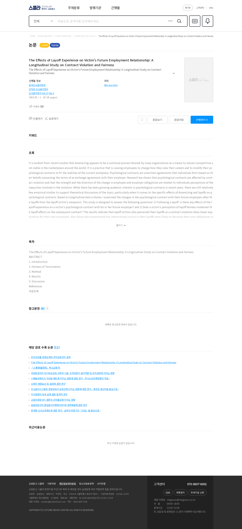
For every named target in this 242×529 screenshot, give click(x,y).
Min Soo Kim (111, 85)
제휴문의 (180, 492)
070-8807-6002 (197, 484)
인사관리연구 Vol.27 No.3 (41, 93)
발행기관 (95, 7)
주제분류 (74, 7)
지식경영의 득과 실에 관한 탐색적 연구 (49, 394)
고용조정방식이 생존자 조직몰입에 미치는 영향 (53, 399)
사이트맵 (101, 483)
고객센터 (200, 7)
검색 (178, 23)
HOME (32, 36)
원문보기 (157, 120)
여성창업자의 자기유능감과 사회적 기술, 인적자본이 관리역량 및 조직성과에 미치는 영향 (73, 373)
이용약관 (51, 483)
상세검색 (169, 23)
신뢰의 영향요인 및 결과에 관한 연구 (48, 383)
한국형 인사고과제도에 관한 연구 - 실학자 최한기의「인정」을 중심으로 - (66, 410)
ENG (211, 7)
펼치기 (119, 225)
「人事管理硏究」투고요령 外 (45, 367)
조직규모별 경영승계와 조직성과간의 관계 (50, 357)
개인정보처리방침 (67, 483)
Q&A (168, 492)
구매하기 (200, 120)
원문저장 (179, 120)
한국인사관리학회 (37, 85)
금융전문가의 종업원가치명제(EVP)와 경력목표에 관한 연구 (59, 405)
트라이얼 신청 (197, 492)
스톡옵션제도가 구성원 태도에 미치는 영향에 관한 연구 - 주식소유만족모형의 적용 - (70, 378)
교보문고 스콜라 (36, 483)
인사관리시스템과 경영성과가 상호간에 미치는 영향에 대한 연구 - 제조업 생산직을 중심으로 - (75, 389)
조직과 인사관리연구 (38, 89)
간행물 (115, 7)
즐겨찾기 (207, 26)
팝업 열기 (47, 308)
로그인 (187, 7)
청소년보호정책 (86, 483)
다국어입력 (194, 26)
